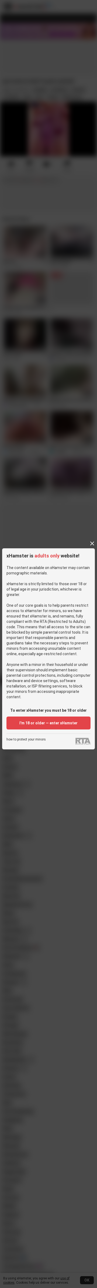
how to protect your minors (26, 739)
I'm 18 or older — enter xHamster (48, 723)
